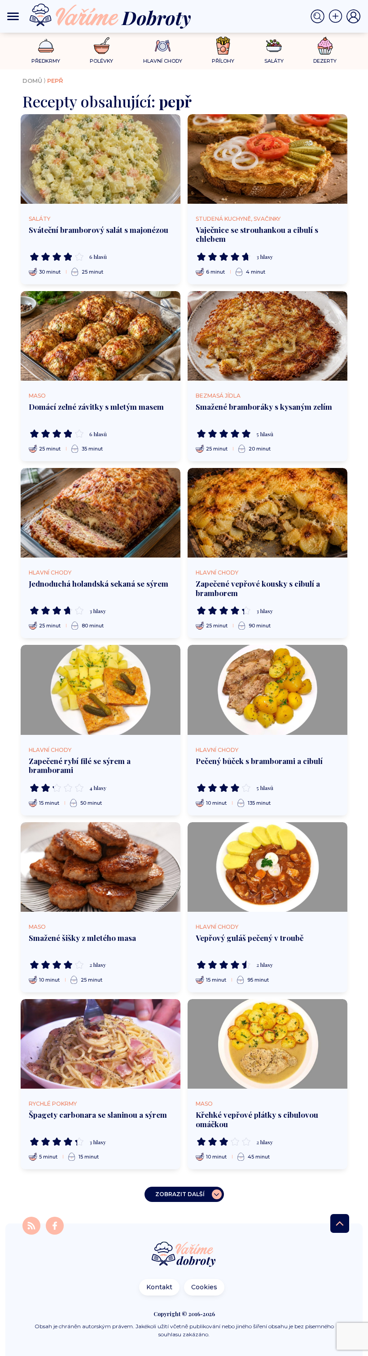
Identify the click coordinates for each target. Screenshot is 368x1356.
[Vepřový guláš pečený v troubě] (267, 867)
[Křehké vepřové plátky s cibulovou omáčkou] (267, 1044)
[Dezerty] (325, 46)
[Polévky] (102, 46)
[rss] (32, 1225)
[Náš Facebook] (55, 1225)
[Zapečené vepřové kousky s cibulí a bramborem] (267, 513)
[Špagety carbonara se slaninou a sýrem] (100, 1044)
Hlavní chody (50, 572)
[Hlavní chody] (163, 46)
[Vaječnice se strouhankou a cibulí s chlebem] (267, 159)
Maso (37, 395)
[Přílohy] (223, 46)
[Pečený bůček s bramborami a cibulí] (267, 689)
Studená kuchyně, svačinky (238, 218)
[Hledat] (320, 16)
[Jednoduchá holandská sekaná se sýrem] (100, 513)
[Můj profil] (353, 16)
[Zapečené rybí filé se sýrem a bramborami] (100, 689)
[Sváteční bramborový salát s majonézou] (100, 159)
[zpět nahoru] (339, 1223)
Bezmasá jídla (218, 395)
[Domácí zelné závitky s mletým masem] (100, 336)
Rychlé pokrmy (53, 1103)
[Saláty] (274, 45)
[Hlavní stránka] (184, 1255)
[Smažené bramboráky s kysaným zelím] (267, 336)
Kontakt (159, 1287)
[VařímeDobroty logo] (110, 16)
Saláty (39, 218)
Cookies (204, 1287)
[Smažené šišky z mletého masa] (100, 867)
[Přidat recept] (337, 16)
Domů (32, 80)
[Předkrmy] (46, 45)
